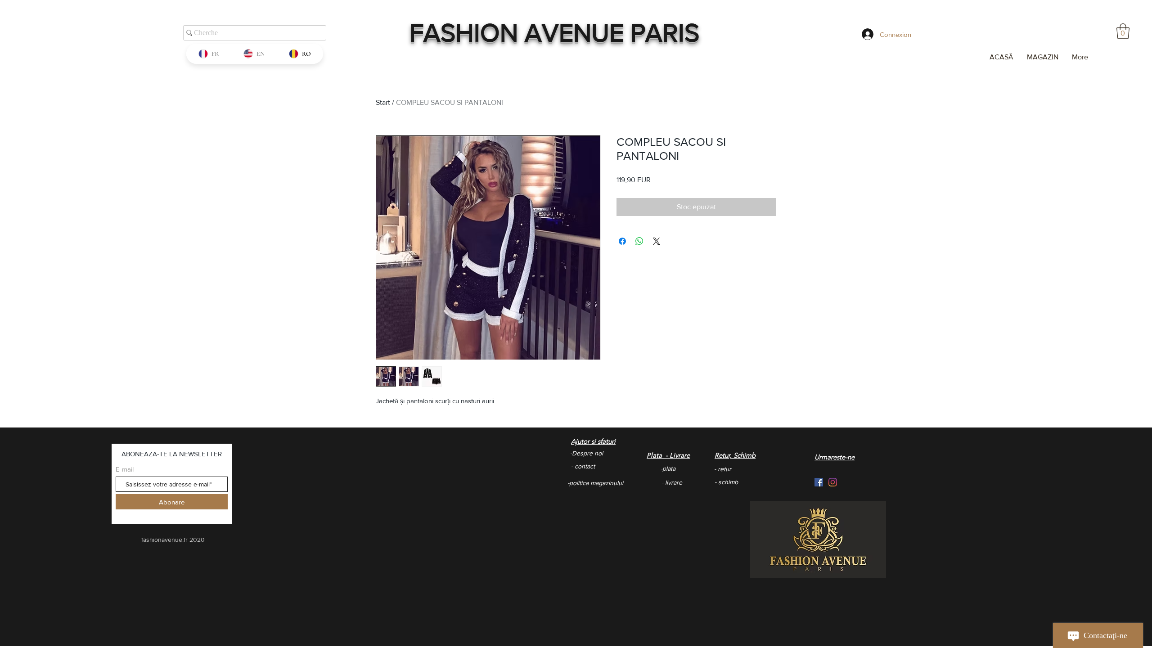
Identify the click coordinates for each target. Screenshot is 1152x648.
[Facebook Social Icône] (818, 482)
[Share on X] (656, 241)
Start (383, 102)
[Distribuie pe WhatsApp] (639, 241)
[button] (1123, 31)
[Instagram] (832, 482)
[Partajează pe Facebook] (622, 241)
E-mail (125, 469)
